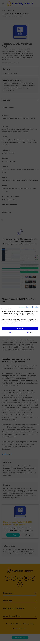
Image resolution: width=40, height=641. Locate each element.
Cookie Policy (34, 307)
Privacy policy (24, 307)
